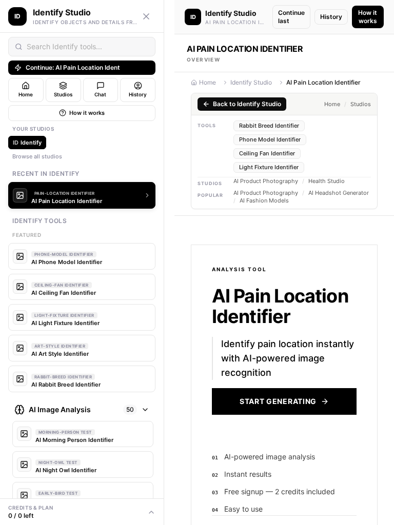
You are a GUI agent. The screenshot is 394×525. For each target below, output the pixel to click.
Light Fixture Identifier (269, 167)
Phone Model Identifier (270, 139)
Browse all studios (37, 156)
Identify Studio (251, 82)
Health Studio (326, 181)
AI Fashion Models (264, 201)
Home (207, 82)
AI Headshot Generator (338, 193)
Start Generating (278, 401)
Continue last (291, 17)
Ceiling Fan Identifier (267, 153)
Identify (27, 142)
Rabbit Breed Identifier (269, 125)
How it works (87, 112)
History (331, 17)
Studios (360, 104)
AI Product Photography (265, 181)
